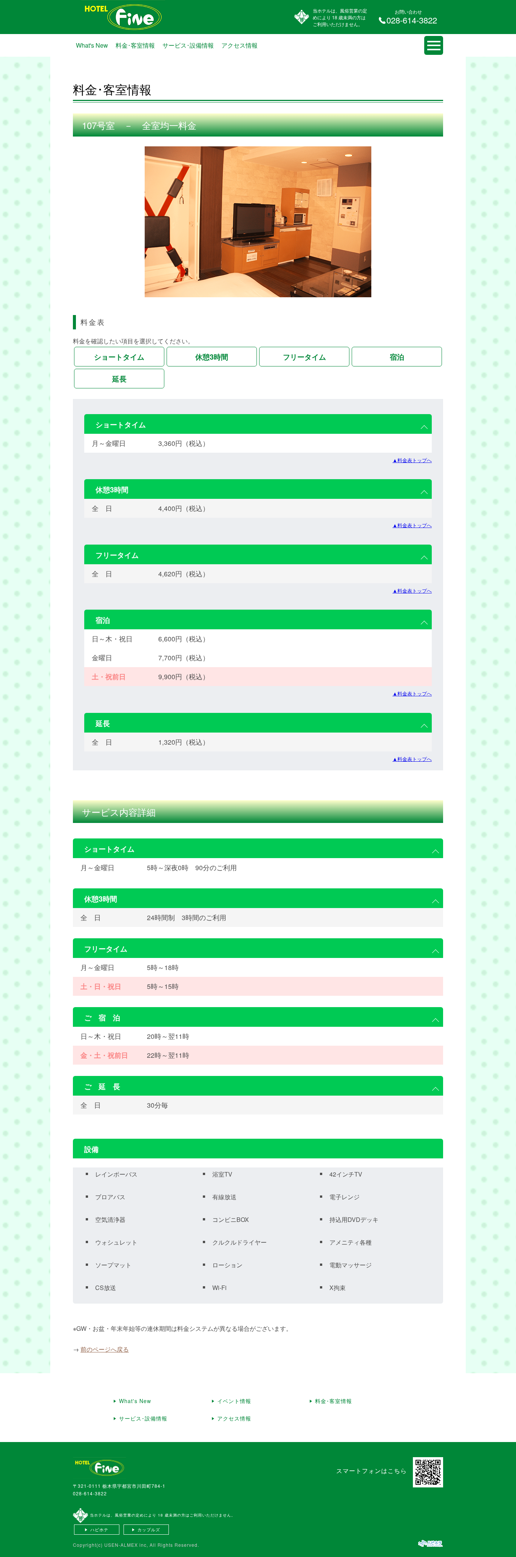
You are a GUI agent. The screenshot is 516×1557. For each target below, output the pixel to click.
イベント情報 (234, 1401)
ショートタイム (119, 356)
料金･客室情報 (135, 45)
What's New (92, 45)
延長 (119, 378)
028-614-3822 (90, 1493)
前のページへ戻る (104, 1349)
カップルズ (148, 1529)
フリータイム (304, 356)
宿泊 (397, 356)
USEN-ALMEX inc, (126, 1544)
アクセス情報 (239, 45)
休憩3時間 (211, 356)
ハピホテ (99, 1529)
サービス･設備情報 (188, 45)
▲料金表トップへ (412, 460)
